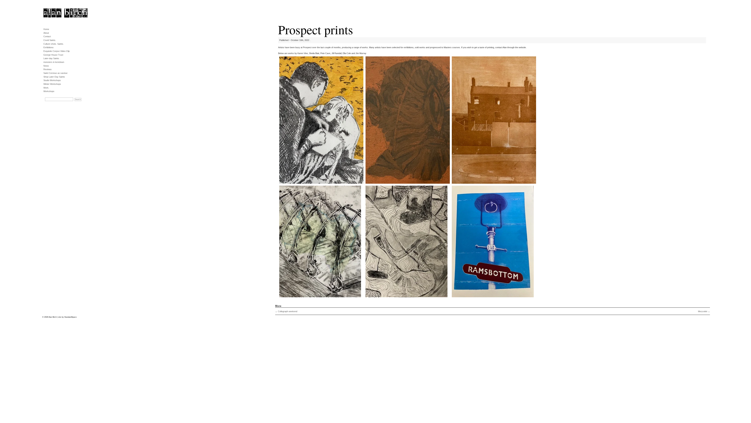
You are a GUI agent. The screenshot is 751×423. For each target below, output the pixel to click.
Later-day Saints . (51, 58)
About (46, 33)
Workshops (48, 91)
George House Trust (53, 55)
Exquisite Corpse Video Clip (56, 51)
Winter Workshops (52, 84)
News (46, 66)
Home (46, 29)
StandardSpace (70, 317)
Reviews (47, 69)
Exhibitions (48, 47)
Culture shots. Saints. (53, 44)
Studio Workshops (52, 80)
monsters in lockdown (53, 62)
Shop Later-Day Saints (54, 77)
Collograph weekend (286, 311)
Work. (46, 88)
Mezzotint (704, 311)
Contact (47, 36)
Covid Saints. (49, 40)
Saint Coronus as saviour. (55, 73)
